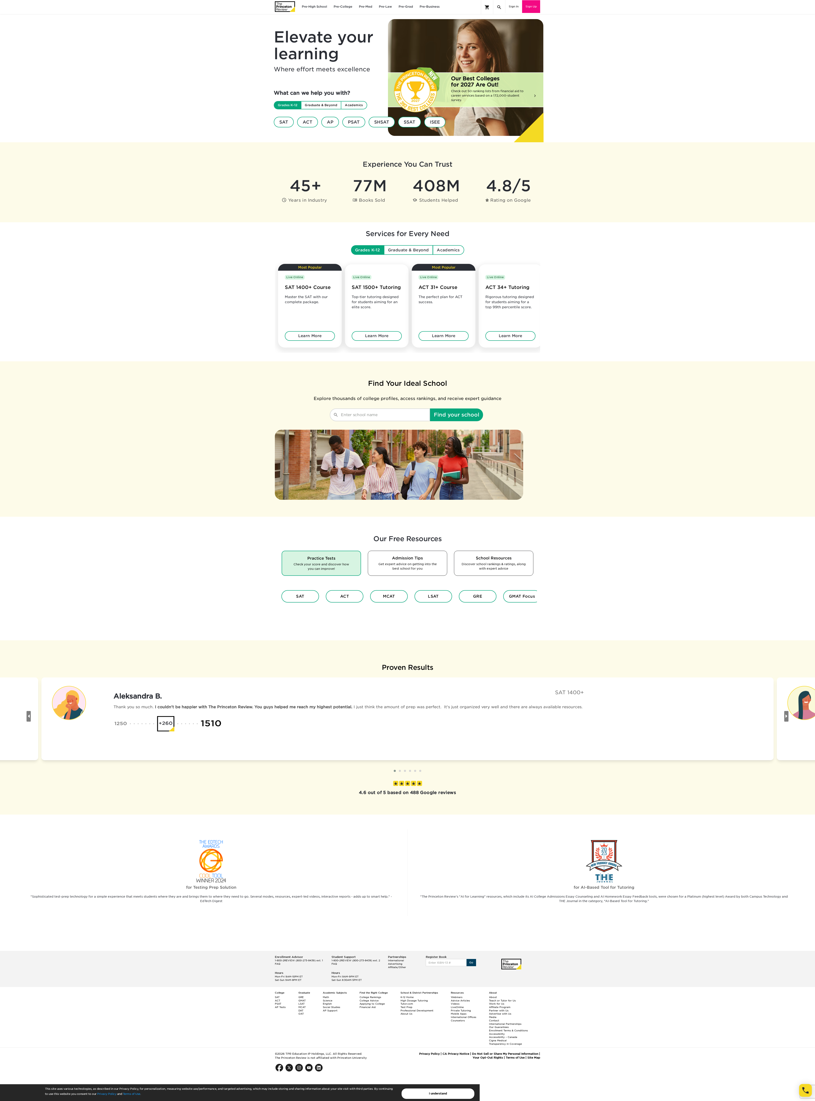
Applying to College (372, 1003)
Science (327, 1000)
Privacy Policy (106, 1093)
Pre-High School (314, 6)
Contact (494, 1020)
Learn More (310, 336)
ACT (307, 122)
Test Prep (406, 1007)
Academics (448, 250)
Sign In (514, 6)
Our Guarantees (499, 1027)
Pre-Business (430, 6)
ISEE (435, 122)
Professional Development (416, 1010)
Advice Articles (460, 1000)
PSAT (354, 122)
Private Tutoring (461, 1010)
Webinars (456, 997)
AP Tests (280, 1007)
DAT (300, 1010)
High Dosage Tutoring (414, 1000)
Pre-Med (365, 6)
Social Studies (331, 1007)
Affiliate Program (499, 1007)
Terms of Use (131, 1093)
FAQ (277, 963)
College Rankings (370, 997)
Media (492, 1017)
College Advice (369, 1000)
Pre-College (343, 6)
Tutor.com (406, 1003)
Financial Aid (368, 1007)
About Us (406, 1013)
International (396, 960)
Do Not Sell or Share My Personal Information (505, 1053)
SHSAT (381, 122)
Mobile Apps (459, 1013)
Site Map (533, 1057)
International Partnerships (505, 1023)
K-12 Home (407, 997)
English (327, 1003)
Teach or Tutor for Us (502, 1000)
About (493, 997)
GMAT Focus (522, 596)
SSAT (409, 122)
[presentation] (29, 716)
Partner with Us (499, 1010)
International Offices (463, 1017)
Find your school (456, 415)
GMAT (302, 1000)
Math (326, 997)
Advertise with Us (500, 1013)
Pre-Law (385, 6)
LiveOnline (457, 1007)
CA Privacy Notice (456, 1053)
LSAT (433, 596)
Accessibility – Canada (503, 1037)
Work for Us (496, 1003)
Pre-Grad (406, 6)
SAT (283, 122)
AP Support (330, 1010)
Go (471, 962)
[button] (394, 771)
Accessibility (497, 1033)
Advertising (395, 963)
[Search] (499, 7)
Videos (455, 1003)
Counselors (458, 1020)
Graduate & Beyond (408, 250)
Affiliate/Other (397, 967)
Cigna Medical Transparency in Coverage (505, 1042)
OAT (301, 1013)
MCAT (389, 596)
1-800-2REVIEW (299, 960)
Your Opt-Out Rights (488, 1057)
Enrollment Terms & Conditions (508, 1030)
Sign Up (531, 6)
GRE (477, 596)
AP (330, 122)
